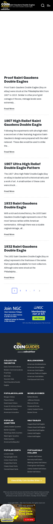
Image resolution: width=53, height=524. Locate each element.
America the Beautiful (11, 442)
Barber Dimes (32, 412)
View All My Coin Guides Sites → (26, 480)
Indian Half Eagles (33, 436)
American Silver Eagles (35, 367)
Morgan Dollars (9, 397)
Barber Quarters (9, 430)
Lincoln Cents (8, 454)
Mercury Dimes (32, 403)
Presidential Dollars (11, 409)
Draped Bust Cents (10, 463)
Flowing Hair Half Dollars (36, 465)
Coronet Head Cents (11, 469)
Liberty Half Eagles (33, 433)
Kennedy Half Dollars (34, 459)
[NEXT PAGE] (39, 290)
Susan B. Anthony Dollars (13, 406)
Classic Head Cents (11, 466)
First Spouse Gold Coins (35, 379)
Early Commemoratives (12, 367)
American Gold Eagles (35, 370)
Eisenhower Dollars (10, 403)
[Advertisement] (26, 42)
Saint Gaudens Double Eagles (22, 5)
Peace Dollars (9, 400)
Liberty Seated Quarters (12, 426)
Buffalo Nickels (32, 397)
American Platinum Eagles (37, 373)
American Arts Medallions (36, 364)
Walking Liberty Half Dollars (36, 462)
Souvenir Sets (9, 379)
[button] (40, 290)
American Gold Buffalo (35, 376)
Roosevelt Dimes (33, 406)
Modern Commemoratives (13, 370)
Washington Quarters (11, 436)
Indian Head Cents (10, 460)
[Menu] (48, 5)
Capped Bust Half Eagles (36, 424)
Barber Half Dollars (33, 472)
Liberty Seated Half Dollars (36, 469)
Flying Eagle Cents (10, 457)
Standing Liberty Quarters (13, 433)
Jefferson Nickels (33, 400)
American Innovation (11, 412)
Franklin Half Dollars (34, 456)
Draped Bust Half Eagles (35, 430)
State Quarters (9, 439)
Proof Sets (7, 373)
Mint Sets (7, 376)
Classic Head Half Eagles (36, 427)
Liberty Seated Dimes (35, 409)
